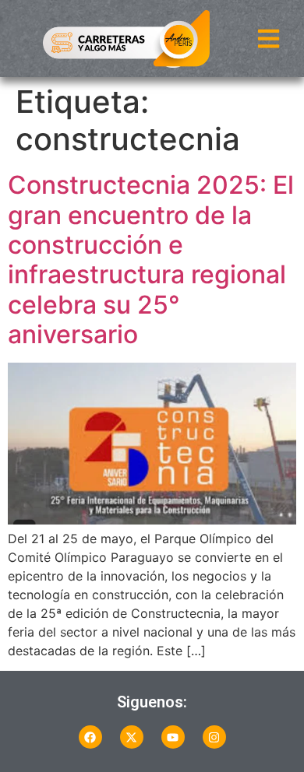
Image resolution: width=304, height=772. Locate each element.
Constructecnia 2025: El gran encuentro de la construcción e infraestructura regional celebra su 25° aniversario (151, 259)
